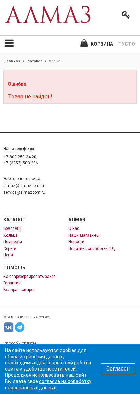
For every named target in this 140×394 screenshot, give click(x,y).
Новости (76, 241)
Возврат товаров (19, 289)
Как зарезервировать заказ (29, 276)
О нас (73, 228)
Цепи (8, 255)
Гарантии (12, 283)
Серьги (9, 248)
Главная (12, 61)
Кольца (10, 235)
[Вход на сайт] (124, 15)
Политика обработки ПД (91, 248)
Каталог (34, 61)
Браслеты (12, 228)
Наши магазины (83, 235)
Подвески (12, 241)
